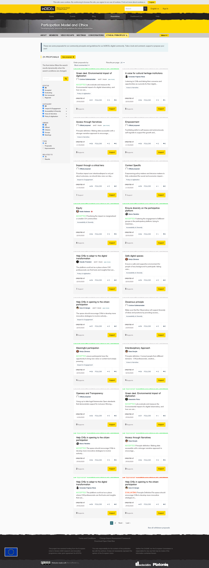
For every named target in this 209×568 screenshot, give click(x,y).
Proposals (48, 146)
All (45, 88)
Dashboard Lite (136, 16)
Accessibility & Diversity (53, 111)
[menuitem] (155, 9)
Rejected (48, 98)
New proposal (67, 57)
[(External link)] (160, 564)
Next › (121, 523)
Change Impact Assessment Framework (115, 538)
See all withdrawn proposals (159, 528)
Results (47, 159)
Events (72, 16)
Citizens (47, 130)
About (43, 35)
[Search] (145, 9)
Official (47, 127)
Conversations (96, 35)
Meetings (81, 35)
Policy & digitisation (51, 116)
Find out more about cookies (133, 2)
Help (157, 16)
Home (51, 16)
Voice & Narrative (51, 114)
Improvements (50, 148)
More (163, 35)
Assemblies (115, 16)
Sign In (165, 9)
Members (53, 35)
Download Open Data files (104, 541)
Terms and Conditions (87, 538)
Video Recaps (67, 35)
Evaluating (48, 93)
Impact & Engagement (53, 108)
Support (112, 109)
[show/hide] (67, 108)
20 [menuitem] (122, 63)
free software (73, 563)
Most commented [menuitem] (81, 65)
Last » (128, 523)
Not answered (49, 95)
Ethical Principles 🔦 (116, 35)
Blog (94, 16)
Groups (47, 132)
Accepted (48, 90)
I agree (151, 2)
